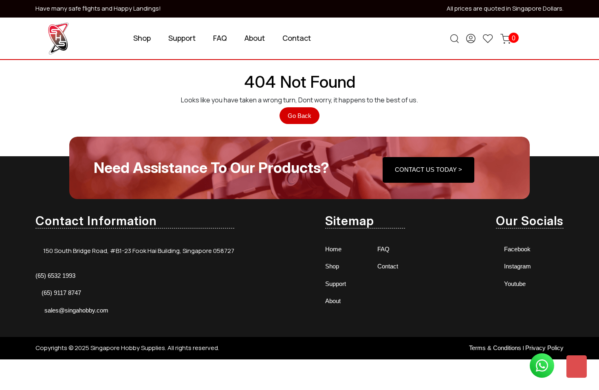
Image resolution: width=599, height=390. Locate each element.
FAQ (220, 38)
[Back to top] (576, 366)
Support (182, 38)
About (254, 38)
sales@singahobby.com (76, 310)
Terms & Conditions (495, 347)
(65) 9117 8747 (61, 292)
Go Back (303, 118)
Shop (142, 38)
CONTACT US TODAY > (428, 169)
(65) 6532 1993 (55, 275)
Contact (296, 38)
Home (333, 249)
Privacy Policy (544, 347)
